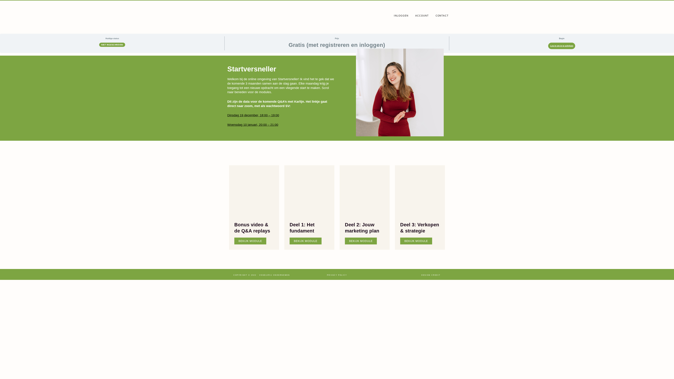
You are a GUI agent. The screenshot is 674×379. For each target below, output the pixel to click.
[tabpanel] (337, 153)
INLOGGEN (401, 15)
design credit (431, 275)
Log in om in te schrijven (561, 46)
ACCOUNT (422, 15)
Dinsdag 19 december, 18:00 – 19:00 (253, 115)
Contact (442, 15)
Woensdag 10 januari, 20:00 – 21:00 (252, 125)
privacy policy (337, 275)
